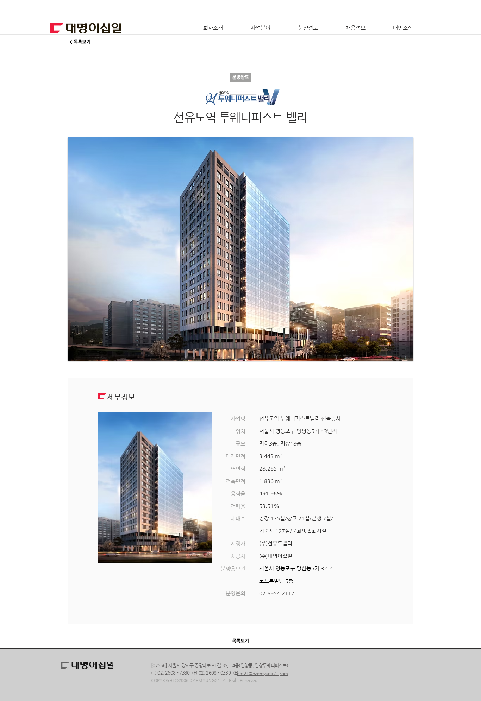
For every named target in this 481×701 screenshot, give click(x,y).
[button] (240, 249)
